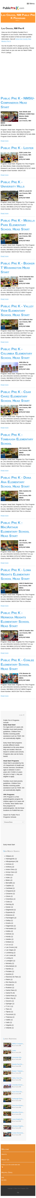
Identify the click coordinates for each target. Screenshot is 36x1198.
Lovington (10, 961)
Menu (32, 3)
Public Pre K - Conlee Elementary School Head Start (17, 664)
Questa (9, 974)
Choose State (8, 822)
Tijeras (9, 1012)
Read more (4, 141)
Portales (10, 971)
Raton (9, 979)
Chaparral (10, 891)
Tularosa (10, 1017)
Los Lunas (11, 955)
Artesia (9, 875)
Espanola (10, 912)
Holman (10, 934)
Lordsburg (10, 953)
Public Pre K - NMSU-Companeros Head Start (18, 102)
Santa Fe (10, 993)
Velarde (10, 1028)
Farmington (11, 918)
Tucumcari (11, 1014)
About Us (4, 1154)
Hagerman (11, 926)
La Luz (9, 944)
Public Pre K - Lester (17, 148)
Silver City (10, 998)
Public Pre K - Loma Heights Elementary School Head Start (16, 574)
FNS (2, 1177)
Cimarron (10, 893)
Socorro (10, 1001)
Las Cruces (11, 947)
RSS (2, 1167)
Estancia (10, 915)
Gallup (9, 920)
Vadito (9, 1020)
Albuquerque (12, 861)
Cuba (9, 902)
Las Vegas (11, 950)
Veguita (10, 1025)
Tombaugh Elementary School (21, 1098)
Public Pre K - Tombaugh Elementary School (17, 439)
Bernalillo (10, 883)
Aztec (9, 877)
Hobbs (9, 931)
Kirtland (10, 942)
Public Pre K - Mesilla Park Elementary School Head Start (18, 225)
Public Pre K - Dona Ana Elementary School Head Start (16, 482)
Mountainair (11, 966)
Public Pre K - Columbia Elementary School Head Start (16, 353)
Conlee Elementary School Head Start (24, 1133)
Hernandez (11, 928)
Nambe (9, 969)
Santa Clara (11, 990)
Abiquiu (10, 856)
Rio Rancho (11, 982)
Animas (10, 864)
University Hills (16, 1057)
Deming (10, 904)
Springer (10, 1004)
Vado (9, 1022)
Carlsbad (10, 888)
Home (17, 20)
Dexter (9, 907)
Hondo (9, 936)
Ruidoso (10, 987)
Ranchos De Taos (13, 977)
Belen (9, 880)
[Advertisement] (18, 74)
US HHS (3, 1180)
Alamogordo (11, 859)
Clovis (9, 896)
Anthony (10, 867)
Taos (9, 1009)
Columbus (10, 899)
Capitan (10, 885)
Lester (14, 1050)
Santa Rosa (11, 995)
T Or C (9, 1006)
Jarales (9, 939)
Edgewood (11, 910)
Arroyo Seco (11, 872)
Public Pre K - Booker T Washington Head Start (18, 267)
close (21, 715)
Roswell (10, 985)
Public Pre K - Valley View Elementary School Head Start (17, 310)
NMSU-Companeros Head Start (22, 1043)
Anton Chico (11, 869)
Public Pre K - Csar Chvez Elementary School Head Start (16, 396)
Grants (9, 923)
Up (18, 1192)
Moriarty (10, 963)
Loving (9, 958)
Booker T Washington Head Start (22, 1071)
